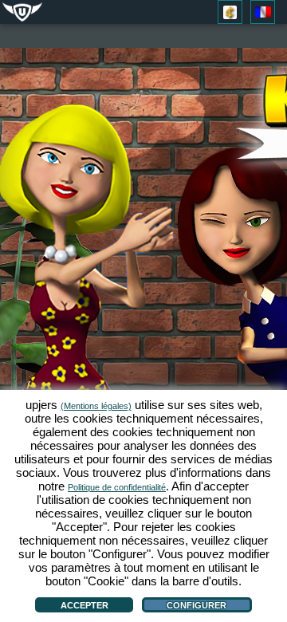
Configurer (196, 605)
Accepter (84, 605)
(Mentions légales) (96, 406)
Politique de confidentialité (117, 487)
